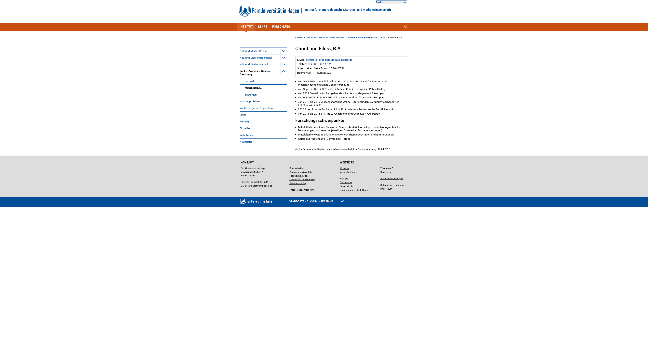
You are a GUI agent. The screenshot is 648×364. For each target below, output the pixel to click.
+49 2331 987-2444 (259, 181)
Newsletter (246, 141)
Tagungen (251, 94)
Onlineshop (346, 182)
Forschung (281, 26)
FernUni (298, 37)
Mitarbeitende (253, 87)
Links (243, 114)
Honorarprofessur (250, 101)
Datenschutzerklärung (392, 185)
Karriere (344, 178)
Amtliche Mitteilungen (391, 178)
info (250, 185)
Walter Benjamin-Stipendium (257, 108)
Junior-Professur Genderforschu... (363, 37)
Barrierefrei (386, 172)
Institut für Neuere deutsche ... (332, 37)
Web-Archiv (246, 135)
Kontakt (249, 81)
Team (382, 37)
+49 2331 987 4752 (319, 64)
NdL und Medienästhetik (254, 64)
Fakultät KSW (310, 37)
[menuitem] (263, 51)
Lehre (262, 26)
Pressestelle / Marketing (302, 189)
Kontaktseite (296, 168)
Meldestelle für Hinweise (302, 179)
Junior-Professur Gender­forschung (255, 73)
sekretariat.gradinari (318, 59)
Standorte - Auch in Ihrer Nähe (311, 201)
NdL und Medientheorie (253, 51)
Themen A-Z (386, 168)
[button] (283, 51)
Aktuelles (245, 128)
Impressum (386, 188)
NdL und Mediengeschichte (256, 57)
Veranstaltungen (348, 172)
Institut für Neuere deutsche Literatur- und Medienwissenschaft (347, 9)
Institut (246, 26)
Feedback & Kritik (298, 175)
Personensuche (297, 183)
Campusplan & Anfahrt (301, 172)
